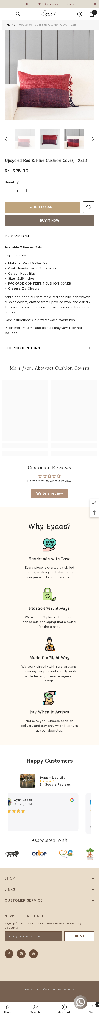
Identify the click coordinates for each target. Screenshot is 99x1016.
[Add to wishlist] (88, 207)
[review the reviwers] (67, 800)
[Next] (93, 139)
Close (95, 4)
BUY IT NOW (49, 220)
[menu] (5, 14)
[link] (25, 445)
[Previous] (6, 139)
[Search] (18, 14)
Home (11, 24)
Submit (79, 936)
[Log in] (80, 14)
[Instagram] (21, 953)
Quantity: (12, 182)
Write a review (49, 493)
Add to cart (42, 207)
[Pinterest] (33, 953)
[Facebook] (9, 953)
